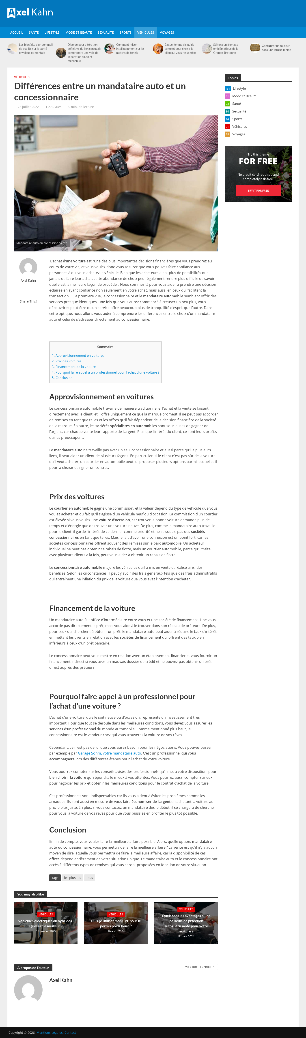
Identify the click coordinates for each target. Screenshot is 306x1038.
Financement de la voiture (74, 366)
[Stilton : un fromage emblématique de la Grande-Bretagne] (206, 48)
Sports (125, 32)
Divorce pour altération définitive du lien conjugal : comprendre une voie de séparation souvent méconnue (84, 53)
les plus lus (72, 878)
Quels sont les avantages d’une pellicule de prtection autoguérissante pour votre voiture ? (186, 923)
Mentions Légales (50, 1032)
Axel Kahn (28, 280)
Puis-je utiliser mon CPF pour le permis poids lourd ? (116, 923)
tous (89, 878)
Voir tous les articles (199, 967)
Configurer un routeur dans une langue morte (276, 48)
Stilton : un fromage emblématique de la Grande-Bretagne (225, 48)
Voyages (167, 32)
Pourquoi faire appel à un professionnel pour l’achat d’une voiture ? (105, 372)
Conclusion (62, 377)
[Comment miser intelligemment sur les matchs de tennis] (109, 48)
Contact (70, 1032)
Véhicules (145, 32)
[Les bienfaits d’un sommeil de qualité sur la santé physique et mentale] (12, 48)
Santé (34, 32)
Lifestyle (52, 32)
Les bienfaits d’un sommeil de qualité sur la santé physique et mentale (36, 48)
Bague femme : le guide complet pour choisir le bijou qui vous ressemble (180, 48)
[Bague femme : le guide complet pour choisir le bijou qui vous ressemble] (157, 48)
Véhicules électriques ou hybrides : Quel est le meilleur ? (45, 923)
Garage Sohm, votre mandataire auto (109, 753)
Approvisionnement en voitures (78, 355)
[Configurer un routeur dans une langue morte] (254, 48)
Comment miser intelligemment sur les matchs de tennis (130, 48)
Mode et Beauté (78, 32)
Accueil (16, 32)
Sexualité (106, 32)
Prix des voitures (66, 361)
